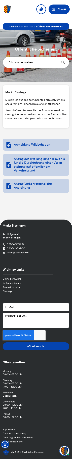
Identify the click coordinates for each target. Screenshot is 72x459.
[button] (59, 9)
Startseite (29, 26)
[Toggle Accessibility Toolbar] (5, 444)
